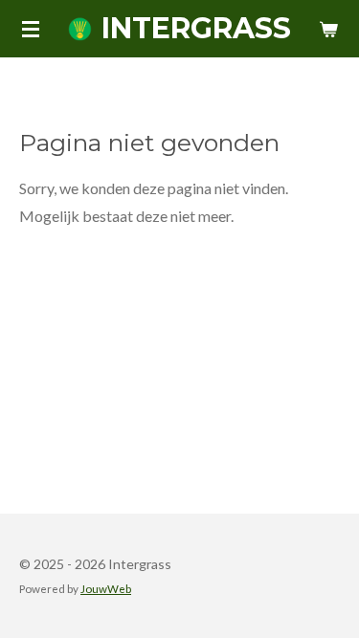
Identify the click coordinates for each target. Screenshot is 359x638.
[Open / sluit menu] (31, 29)
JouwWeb (105, 588)
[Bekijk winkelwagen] (328, 29)
